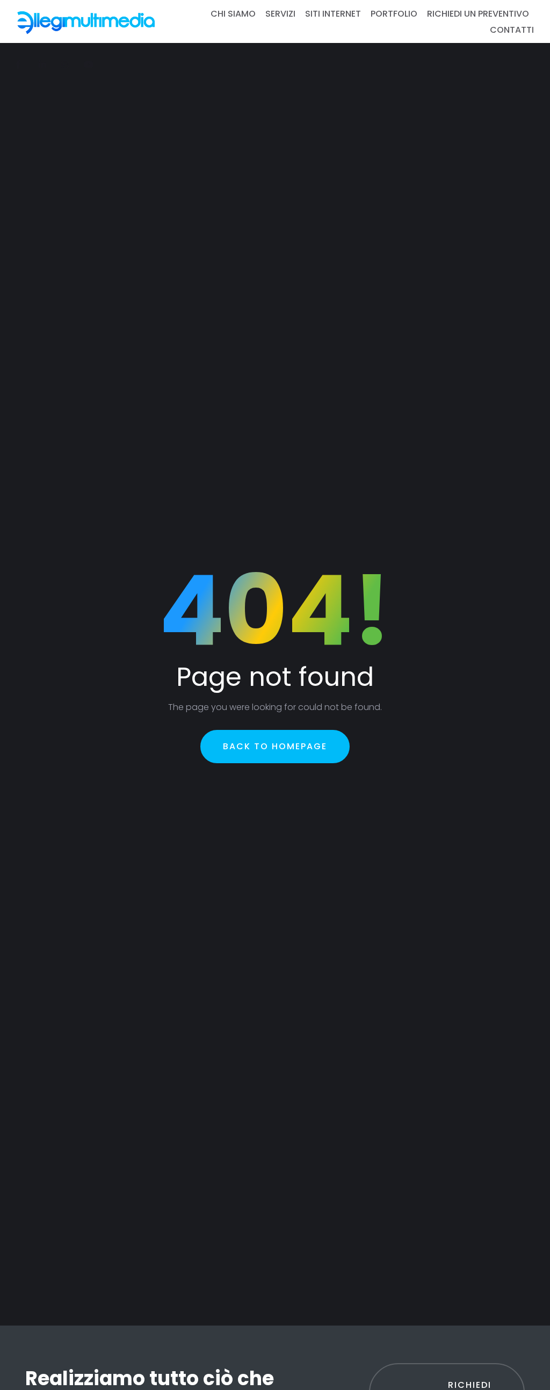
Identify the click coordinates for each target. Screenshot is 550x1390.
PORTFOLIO (394, 14)
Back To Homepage (275, 746)
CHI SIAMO (233, 14)
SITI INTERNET (333, 14)
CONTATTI (512, 30)
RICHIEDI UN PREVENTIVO (478, 14)
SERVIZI (280, 14)
